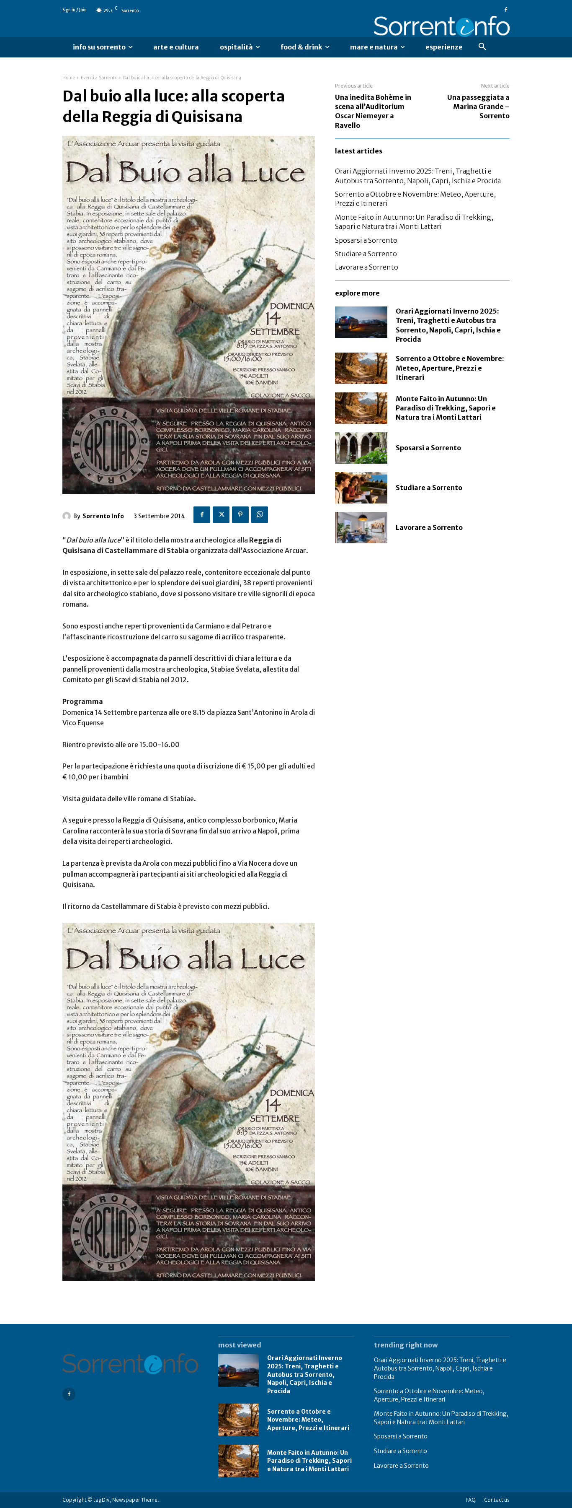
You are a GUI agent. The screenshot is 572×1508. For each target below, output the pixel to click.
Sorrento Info (103, 516)
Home (68, 77)
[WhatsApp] (259, 514)
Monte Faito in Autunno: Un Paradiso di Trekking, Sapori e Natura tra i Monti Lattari (446, 408)
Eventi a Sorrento (99, 77)
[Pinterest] (240, 514)
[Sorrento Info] (442, 26)
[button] (482, 47)
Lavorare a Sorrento (366, 267)
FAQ (471, 1500)
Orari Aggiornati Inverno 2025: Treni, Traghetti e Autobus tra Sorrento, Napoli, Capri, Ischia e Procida (304, 1374)
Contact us (497, 1500)
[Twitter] (221, 514)
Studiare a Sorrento (366, 253)
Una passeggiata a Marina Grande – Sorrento (478, 106)
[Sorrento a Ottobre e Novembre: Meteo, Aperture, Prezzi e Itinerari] (361, 368)
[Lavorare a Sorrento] (361, 527)
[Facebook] (506, 10)
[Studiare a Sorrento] (361, 488)
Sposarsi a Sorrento (366, 240)
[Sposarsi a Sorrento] (361, 448)
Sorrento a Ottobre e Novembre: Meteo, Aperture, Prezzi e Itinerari (450, 368)
